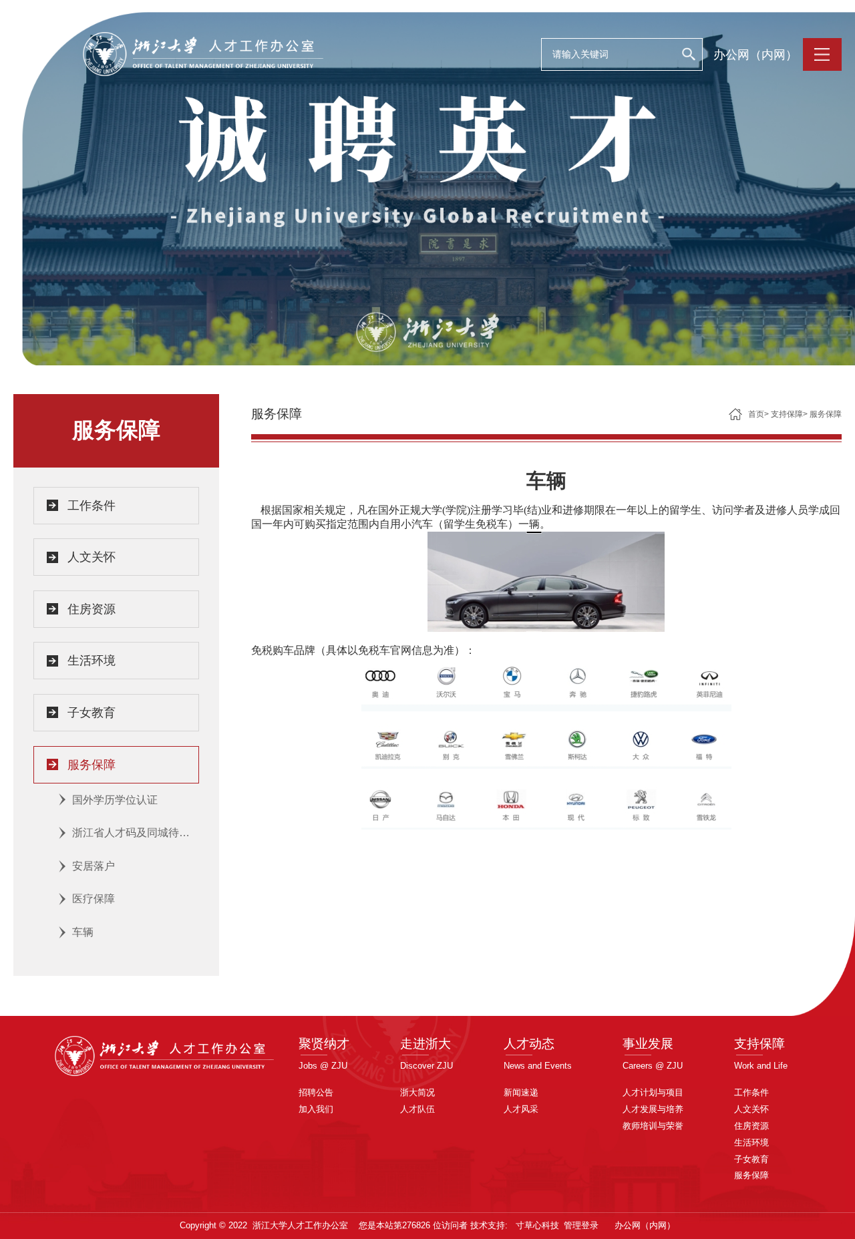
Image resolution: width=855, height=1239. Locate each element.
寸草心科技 (537, 1225)
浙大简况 (417, 1092)
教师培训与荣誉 (653, 1126)
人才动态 (529, 1044)
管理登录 (581, 1225)
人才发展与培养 (653, 1109)
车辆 (83, 932)
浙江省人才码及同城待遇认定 (135, 832)
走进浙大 (425, 1044)
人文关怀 (91, 557)
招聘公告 (316, 1092)
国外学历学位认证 (115, 800)
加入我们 (316, 1109)
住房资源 (91, 609)
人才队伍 (417, 1109)
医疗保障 (93, 898)
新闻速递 (521, 1092)
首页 (756, 414)
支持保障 (787, 414)
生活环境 (91, 660)
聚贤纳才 (324, 1044)
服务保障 (91, 764)
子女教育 (91, 712)
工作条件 (91, 505)
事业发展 (648, 1044)
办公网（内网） (755, 54)
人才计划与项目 (653, 1092)
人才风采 (521, 1109)
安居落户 (93, 866)
